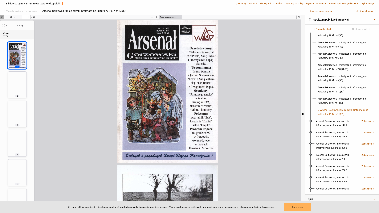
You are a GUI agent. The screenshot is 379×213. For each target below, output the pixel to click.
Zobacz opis (368, 121)
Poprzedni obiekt (324, 29)
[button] (342, 19)
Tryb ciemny (240, 3)
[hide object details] (303, 114)
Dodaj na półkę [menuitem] (295, 3)
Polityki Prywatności (264, 207)
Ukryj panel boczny (365, 11)
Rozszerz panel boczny (321, 11)
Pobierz (253, 3)
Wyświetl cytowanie (316, 3)
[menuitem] (344, 33)
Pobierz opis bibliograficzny (342, 3)
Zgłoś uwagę (368, 3)
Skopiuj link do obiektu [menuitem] (271, 3)
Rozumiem (297, 207)
